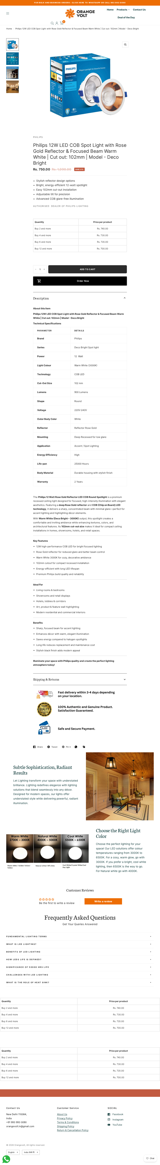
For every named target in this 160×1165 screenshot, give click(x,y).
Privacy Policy (64, 1118)
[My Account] (57, 23)
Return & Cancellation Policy (72, 1130)
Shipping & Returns (46, 679)
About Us (62, 1114)
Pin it (68, 747)
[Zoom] (125, 44)
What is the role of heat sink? (27, 982)
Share (40, 747)
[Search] (52, 23)
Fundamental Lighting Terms (26, 936)
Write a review (103, 901)
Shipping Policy (65, 1126)
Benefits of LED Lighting (23, 952)
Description (41, 298)
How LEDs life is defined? (24, 959)
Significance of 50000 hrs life (27, 967)
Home (9, 28)
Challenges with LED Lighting (27, 975)
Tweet (54, 747)
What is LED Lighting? (21, 944)
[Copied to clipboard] (85, 747)
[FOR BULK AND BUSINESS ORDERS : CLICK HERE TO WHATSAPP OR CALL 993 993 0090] (80, 2)
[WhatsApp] (77, 747)
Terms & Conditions (68, 1122)
